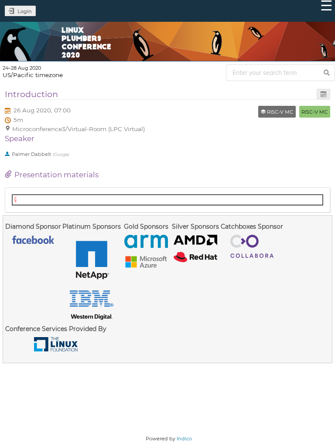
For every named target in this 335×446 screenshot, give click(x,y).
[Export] (323, 94)
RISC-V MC (314, 112)
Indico (184, 439)
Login (24, 11)
